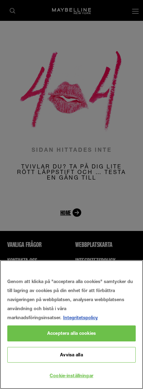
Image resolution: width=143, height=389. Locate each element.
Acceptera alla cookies (71, 333)
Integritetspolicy (80, 317)
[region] (71, 324)
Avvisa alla (71, 354)
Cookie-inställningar (71, 375)
